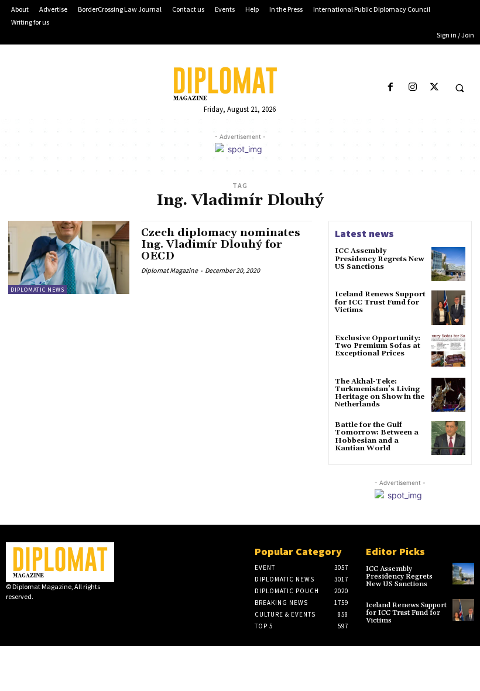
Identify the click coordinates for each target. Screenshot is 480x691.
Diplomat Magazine (169, 270)
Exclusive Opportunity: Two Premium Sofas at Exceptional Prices (377, 346)
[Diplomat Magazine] (240, 83)
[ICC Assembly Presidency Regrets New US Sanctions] (448, 264)
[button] (459, 87)
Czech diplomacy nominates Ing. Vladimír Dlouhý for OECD (220, 244)
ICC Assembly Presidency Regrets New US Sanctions (379, 259)
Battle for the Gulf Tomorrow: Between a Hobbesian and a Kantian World (377, 436)
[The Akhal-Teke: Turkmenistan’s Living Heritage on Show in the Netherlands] (448, 395)
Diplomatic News (37, 289)
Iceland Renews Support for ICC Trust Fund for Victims (380, 302)
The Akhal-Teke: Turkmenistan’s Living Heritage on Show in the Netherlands (379, 393)
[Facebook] (391, 87)
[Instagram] (412, 87)
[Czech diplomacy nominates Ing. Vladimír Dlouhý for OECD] (68, 257)
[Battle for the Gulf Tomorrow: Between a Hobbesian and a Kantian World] (448, 438)
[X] (434, 87)
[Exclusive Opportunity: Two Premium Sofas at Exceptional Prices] (448, 351)
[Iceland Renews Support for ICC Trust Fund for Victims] (448, 307)
